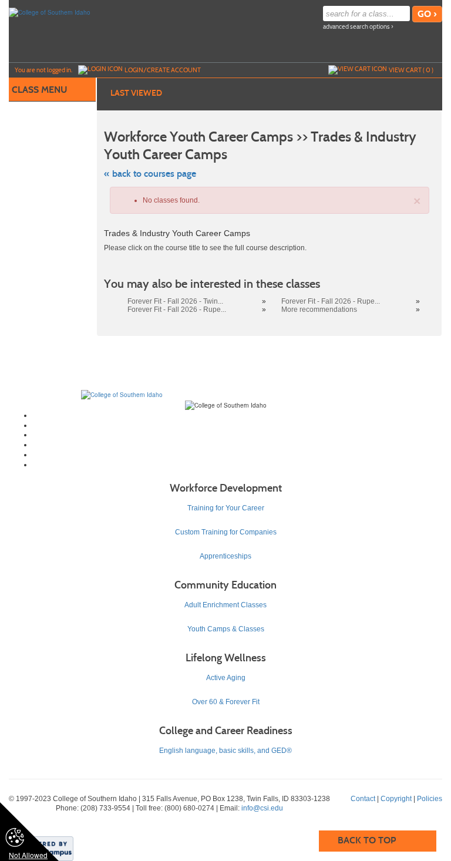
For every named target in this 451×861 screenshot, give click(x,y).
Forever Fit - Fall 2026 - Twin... (175, 301)
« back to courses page (150, 173)
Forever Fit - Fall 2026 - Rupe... (330, 301)
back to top (367, 840)
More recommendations (319, 309)
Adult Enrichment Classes (225, 605)
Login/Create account (162, 70)
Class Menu (39, 89)
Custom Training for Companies (226, 532)
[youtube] (237, 444)
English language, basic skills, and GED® (225, 750)
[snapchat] (237, 464)
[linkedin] (237, 454)
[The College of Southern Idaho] (122, 394)
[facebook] (237, 415)
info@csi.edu (262, 808)
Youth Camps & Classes (225, 629)
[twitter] (237, 425)
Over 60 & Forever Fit (226, 702)
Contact (363, 799)
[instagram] (237, 434)
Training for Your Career (225, 508)
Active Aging (225, 678)
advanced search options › (358, 27)
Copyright (396, 799)
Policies (429, 799)
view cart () (411, 70)
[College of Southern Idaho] (49, 12)
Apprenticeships (225, 556)
